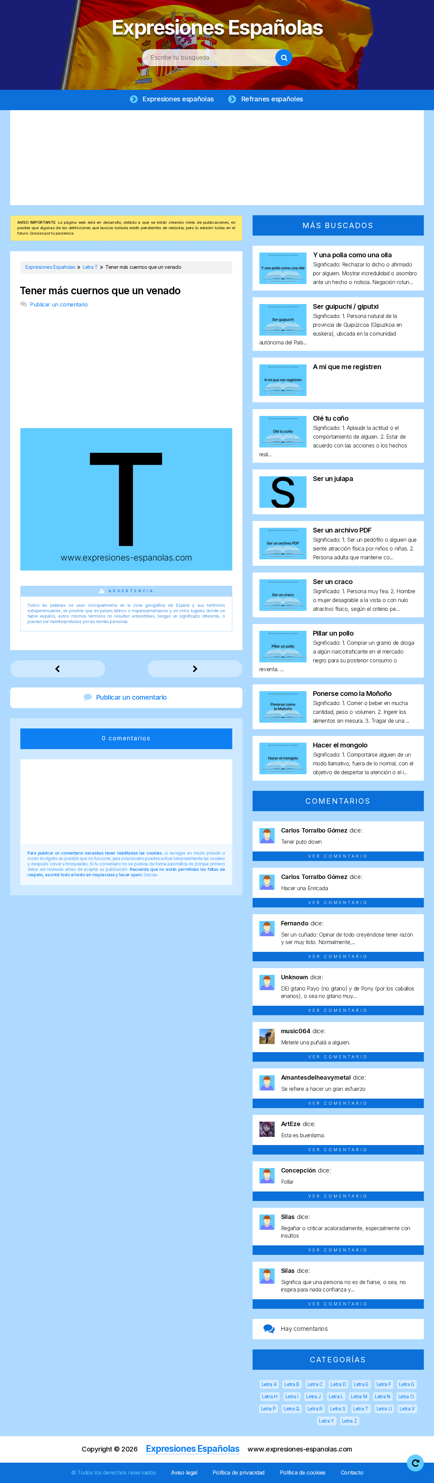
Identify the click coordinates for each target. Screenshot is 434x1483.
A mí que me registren (347, 367)
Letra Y (326, 1421)
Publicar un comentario (58, 304)
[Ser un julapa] (283, 505)
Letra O (406, 1396)
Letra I (291, 1396)
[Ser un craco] (283, 608)
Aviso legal (184, 1472)
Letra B (291, 1384)
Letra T (361, 1408)
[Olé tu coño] (283, 445)
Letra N (382, 1396)
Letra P (268, 1408)
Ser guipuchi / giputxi (346, 306)
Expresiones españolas (178, 99)
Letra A (269, 1384)
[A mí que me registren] (283, 393)
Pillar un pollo (333, 633)
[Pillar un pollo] (283, 660)
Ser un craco (333, 582)
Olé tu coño (331, 418)
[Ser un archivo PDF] (283, 557)
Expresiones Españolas (217, 27)
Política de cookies (303, 1472)
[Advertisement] (217, 157)
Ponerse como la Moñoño (352, 693)
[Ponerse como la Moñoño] (283, 720)
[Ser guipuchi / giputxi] (283, 333)
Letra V (407, 1408)
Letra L (336, 1396)
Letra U (384, 1408)
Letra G (406, 1384)
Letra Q (291, 1408)
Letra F (384, 1384)
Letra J (313, 1396)
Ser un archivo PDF (342, 530)
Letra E (361, 1384)
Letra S (337, 1408)
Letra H (269, 1396)
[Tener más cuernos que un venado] (126, 568)
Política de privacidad (238, 1472)
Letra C (315, 1384)
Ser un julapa (333, 479)
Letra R (315, 1408)
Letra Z (349, 1421)
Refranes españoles (272, 99)
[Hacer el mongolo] (283, 772)
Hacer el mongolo (340, 745)
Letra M (359, 1396)
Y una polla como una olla (352, 255)
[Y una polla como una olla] (283, 281)
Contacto (352, 1472)
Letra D (338, 1384)
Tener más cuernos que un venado (100, 291)
